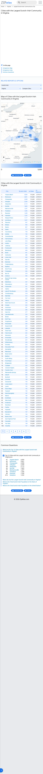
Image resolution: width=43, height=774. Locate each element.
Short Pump (8, 269)
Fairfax (7, 407)
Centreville (8, 255)
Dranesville (8, 381)
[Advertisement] (21, 40)
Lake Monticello (9, 314)
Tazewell (7, 391)
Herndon (7, 414)
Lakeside (7, 328)
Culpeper (7, 365)
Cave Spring (8, 232)
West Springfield (9, 393)
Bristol (7, 316)
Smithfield (8, 398)
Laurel (6, 386)
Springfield (8, 349)
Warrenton (8, 335)
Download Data (18, 175)
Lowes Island (8, 384)
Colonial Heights (9, 368)
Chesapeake (8, 199)
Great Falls (8, 330)
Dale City (7, 312)
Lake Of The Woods (10, 291)
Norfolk (7, 206)
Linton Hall (8, 257)
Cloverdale (8, 310)
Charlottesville (9, 236)
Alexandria (8, 204)
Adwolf (7, 374)
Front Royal (8, 361)
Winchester (8, 323)
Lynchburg (8, 220)
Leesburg (7, 245)
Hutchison (8, 307)
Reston (7, 227)
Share (28, 175)
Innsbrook (8, 402)
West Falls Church (10, 303)
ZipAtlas (39, 162)
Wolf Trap (7, 319)
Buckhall (7, 377)
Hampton (7, 215)
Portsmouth (8, 248)
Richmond (8, 197)
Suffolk (7, 234)
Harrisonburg (8, 238)
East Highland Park (10, 419)
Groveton (7, 344)
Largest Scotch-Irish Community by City (24, 6)
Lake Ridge (8, 241)
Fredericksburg (9, 264)
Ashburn (7, 276)
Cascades (7, 421)
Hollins (7, 243)
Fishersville (8, 286)
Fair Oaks (7, 423)
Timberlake (8, 271)
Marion (7, 395)
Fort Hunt (7, 298)
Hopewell (7, 409)
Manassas (8, 351)
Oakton (7, 289)
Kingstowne (8, 321)
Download (38, 101)
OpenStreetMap (27, 162)
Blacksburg (8, 250)
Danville (7, 259)
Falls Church (8, 333)
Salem (7, 229)
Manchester (8, 400)
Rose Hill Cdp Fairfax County (10, 279)
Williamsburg (8, 342)
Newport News (9, 218)
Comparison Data (7, 70)
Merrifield (7, 296)
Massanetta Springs (10, 372)
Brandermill (8, 412)
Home (2, 6)
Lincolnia (7, 379)
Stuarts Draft (8, 326)
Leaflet (21, 162)
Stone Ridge (8, 388)
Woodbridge (8, 340)
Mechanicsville (9, 208)
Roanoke (7, 213)
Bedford (7, 356)
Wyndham (8, 405)
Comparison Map (7, 68)
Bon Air (7, 273)
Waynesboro (8, 284)
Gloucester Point (9, 347)
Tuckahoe (7, 211)
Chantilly (7, 426)
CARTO (34, 162)
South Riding (8, 358)
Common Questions (8, 72)
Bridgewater (8, 363)
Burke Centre (8, 354)
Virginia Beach (9, 194)
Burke (6, 252)
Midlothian (8, 282)
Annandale (8, 337)
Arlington (7, 201)
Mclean (7, 225)
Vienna (7, 300)
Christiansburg (9, 293)
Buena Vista (8, 416)
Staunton (7, 222)
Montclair (7, 262)
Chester (7, 305)
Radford (7, 266)
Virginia (9, 6)
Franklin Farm (9, 370)
